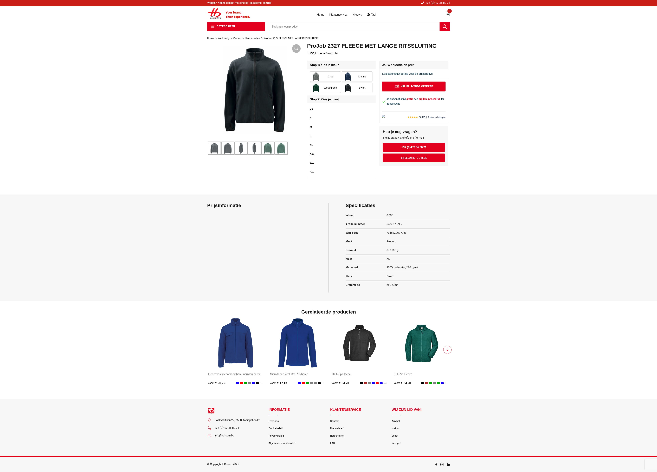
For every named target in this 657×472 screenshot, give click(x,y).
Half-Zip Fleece (341, 374)
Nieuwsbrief (337, 428)
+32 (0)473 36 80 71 (438, 2)
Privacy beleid (276, 435)
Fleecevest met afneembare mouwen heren (234, 374)
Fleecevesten (252, 38)
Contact (334, 421)
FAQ (332, 443)
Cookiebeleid (276, 428)
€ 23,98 (402, 383)
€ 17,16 (278, 383)
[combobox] (354, 26)
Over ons (274, 421)
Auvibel (396, 421)
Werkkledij (223, 38)
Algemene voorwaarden (282, 443)
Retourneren (337, 435)
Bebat (395, 435)
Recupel (396, 443)
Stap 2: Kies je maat (324, 99)
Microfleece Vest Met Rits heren (289, 374)
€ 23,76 (340, 383)
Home (210, 38)
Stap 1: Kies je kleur (324, 65)
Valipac (396, 428)
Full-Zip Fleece (403, 374)
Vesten (237, 38)
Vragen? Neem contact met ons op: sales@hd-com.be (239, 2)
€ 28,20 (216, 383)
